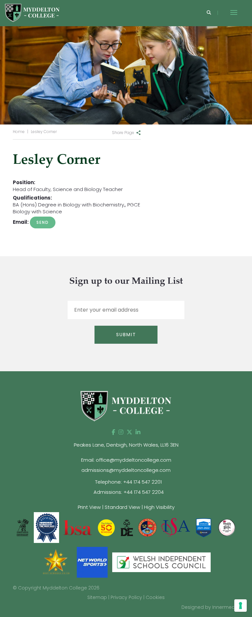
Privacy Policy (126, 597)
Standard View (122, 507)
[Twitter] (129, 432)
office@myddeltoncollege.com (133, 459)
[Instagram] (120, 432)
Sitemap (97, 597)
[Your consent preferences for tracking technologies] (240, 605)
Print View (89, 507)
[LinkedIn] (138, 432)
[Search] (208, 13)
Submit (126, 334)
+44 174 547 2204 (143, 492)
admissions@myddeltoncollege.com (126, 470)
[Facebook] (113, 432)
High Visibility (159, 507)
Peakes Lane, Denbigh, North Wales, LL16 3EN (126, 444)
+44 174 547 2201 (142, 481)
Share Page (123, 132)
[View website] (227, 527)
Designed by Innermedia (210, 607)
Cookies (155, 597)
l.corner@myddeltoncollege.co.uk (42, 222)
